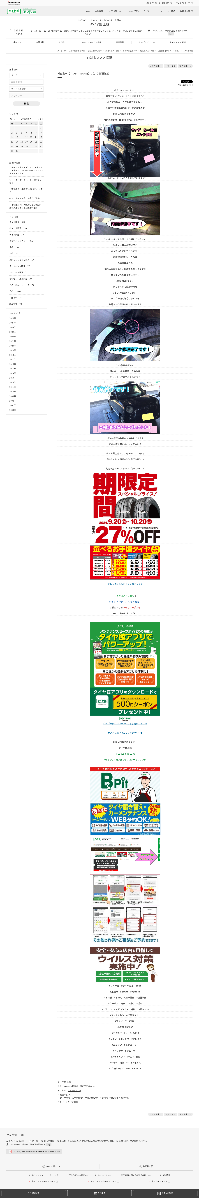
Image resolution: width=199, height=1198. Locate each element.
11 (22, 137)
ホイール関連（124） (19, 228)
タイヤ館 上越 (99, 24)
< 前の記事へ (156, 66)
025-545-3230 (19, 32)
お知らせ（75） (16, 297)
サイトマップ (37, 1175)
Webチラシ (134, 11)
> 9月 (40, 118)
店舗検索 (99, 11)
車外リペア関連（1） (19, 272)
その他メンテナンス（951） (22, 240)
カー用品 (171, 11)
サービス (158, 11)
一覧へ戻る (170, 66)
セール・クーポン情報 (91, 42)
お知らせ (63, 42)
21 (36, 141)
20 (31, 141)
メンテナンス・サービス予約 (157, 3)
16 (12, 141)
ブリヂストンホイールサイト (103, 1181)
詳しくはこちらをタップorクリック (125, 583)
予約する (101, 1193)
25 (22, 146)
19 (26, 141)
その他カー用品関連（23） (21, 278)
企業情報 (166, 1175)
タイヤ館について (116, 11)
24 (17, 146)
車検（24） (14, 253)
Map (170, 34)
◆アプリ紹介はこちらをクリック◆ (125, 732)
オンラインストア (183, 3)
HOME (87, 11)
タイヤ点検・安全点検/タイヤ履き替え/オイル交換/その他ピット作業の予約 (94, 1097)
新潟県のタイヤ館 (112, 50)
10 (17, 137)
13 (31, 137)
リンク (55, 1175)
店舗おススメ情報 (177, 42)
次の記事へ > (185, 66)
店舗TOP (17, 42)
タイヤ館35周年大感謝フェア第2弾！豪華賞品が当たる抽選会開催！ (26, 206)
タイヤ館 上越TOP (130, 50)
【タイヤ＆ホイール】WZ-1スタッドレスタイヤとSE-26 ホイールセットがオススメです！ (26, 170)
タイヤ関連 (73, 1102)
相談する (35, 1193)
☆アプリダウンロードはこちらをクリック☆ (125, 723)
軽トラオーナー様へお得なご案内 (24, 198)
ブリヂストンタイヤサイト (43, 1181)
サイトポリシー (104, 1175)
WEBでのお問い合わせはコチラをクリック (125, 759)
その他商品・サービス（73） (22, 284)
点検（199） (15, 247)
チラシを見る (167, 1193)
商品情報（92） (16, 303)
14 (36, 137)
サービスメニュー (147, 42)
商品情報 (120, 42)
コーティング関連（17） (20, 265)
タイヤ (147, 11)
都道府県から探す (95, 50)
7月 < (12, 118)
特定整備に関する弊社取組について (137, 1175)
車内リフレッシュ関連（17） (22, 259)
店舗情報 (40, 42)
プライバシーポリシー (78, 1175)
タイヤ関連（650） (18, 221)
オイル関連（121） (18, 234)
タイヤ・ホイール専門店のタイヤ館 (71, 50)
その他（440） (16, 291)
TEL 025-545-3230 (125, 753)
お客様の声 (185, 11)
